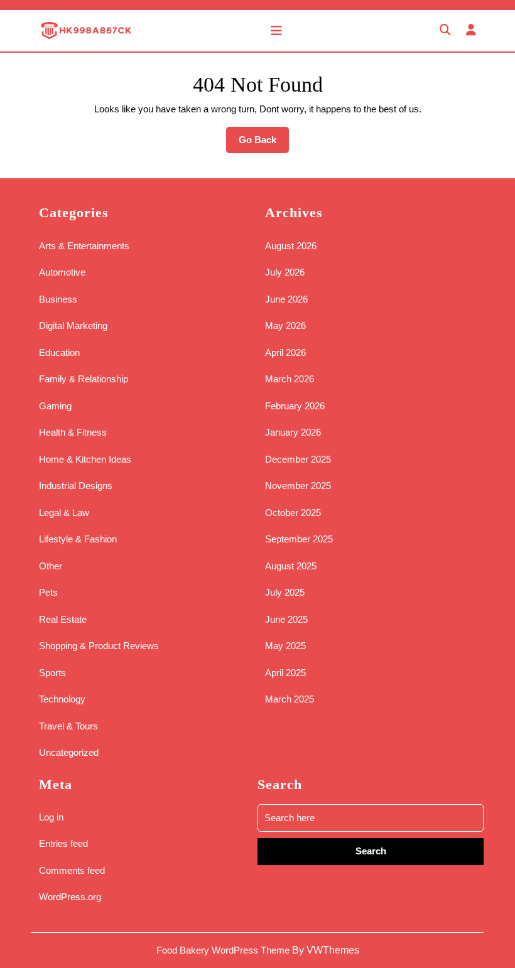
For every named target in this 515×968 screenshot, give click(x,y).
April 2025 (285, 672)
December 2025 (298, 459)
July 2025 (285, 592)
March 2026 (289, 379)
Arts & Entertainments (84, 245)
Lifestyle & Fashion (78, 539)
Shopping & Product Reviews (99, 645)
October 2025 (293, 512)
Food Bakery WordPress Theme (223, 950)
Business (58, 299)
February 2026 (295, 406)
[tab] (276, 30)
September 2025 (299, 539)
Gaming (55, 406)
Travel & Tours (68, 726)
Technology (62, 699)
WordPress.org (70, 896)
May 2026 (285, 325)
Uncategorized (69, 752)
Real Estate (63, 619)
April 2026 (285, 352)
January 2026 (293, 432)
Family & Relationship (83, 379)
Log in (51, 817)
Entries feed (63, 843)
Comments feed (72, 870)
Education (59, 352)
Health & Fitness (73, 432)
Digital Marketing (73, 325)
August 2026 (291, 245)
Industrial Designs (75, 485)
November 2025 (298, 485)
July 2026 (285, 272)
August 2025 (291, 566)
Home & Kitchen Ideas (85, 459)
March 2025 (289, 699)
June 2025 (286, 619)
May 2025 (285, 645)
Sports (52, 672)
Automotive (62, 272)
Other (50, 566)
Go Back (264, 144)
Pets (48, 592)
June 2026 (286, 299)
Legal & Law (64, 512)
